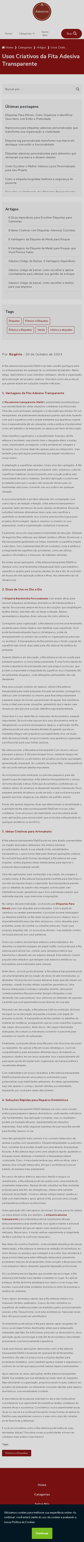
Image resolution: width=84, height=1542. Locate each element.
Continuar (42, 1533)
